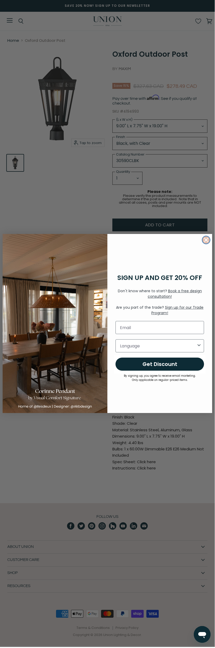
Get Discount (159, 364)
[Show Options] (199, 346)
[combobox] (158, 346)
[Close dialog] (206, 240)
